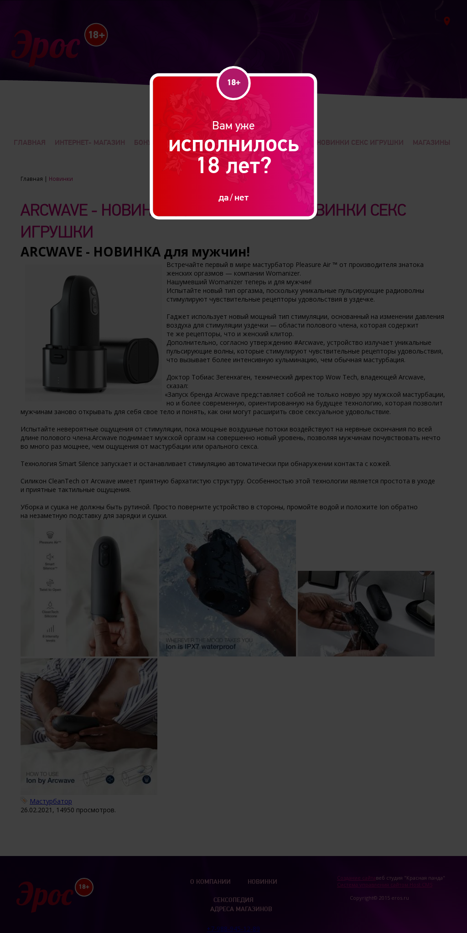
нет (241, 197)
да (223, 197)
